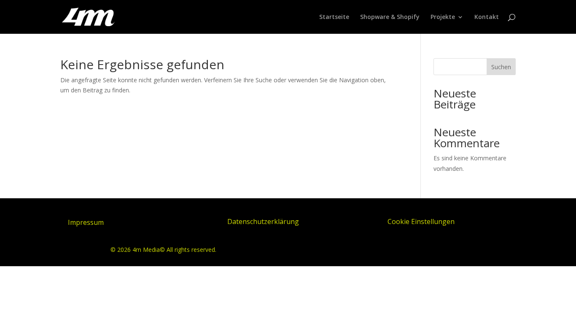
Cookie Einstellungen (421, 221)
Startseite (334, 17)
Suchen (501, 67)
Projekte (443, 17)
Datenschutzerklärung (263, 221)
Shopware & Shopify (390, 17)
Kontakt (486, 17)
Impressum (86, 222)
